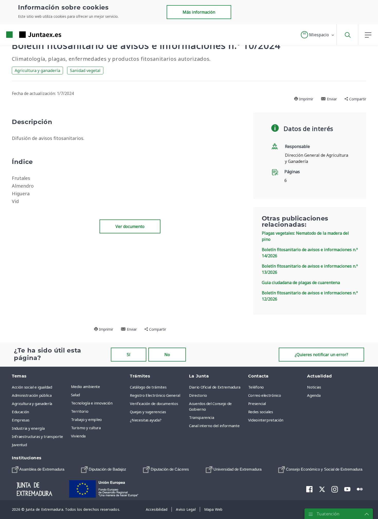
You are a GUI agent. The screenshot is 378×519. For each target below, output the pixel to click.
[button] (318, 34)
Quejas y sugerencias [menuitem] (148, 411)
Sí (128, 354)
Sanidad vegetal (85, 70)
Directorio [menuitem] (198, 395)
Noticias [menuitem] (314, 387)
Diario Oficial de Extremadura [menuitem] (214, 387)
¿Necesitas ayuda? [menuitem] (145, 420)
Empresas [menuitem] (20, 420)
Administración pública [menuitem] (31, 395)
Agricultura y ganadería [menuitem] (32, 403)
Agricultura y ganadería (37, 70)
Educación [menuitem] (20, 411)
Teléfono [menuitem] (256, 387)
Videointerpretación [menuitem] (265, 420)
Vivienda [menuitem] (78, 435)
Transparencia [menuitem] (201, 417)
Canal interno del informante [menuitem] (214, 425)
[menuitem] (38, 469)
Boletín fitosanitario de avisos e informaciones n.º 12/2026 (310, 296)
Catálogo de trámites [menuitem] (148, 387)
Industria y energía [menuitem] (28, 428)
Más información (199, 12)
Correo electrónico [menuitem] (264, 395)
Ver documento (130, 226)
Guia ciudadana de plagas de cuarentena (301, 282)
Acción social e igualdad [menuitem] (32, 387)
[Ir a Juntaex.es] (24, 34)
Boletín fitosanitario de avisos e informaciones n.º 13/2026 (310, 269)
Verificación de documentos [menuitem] (154, 403)
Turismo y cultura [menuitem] (86, 427)
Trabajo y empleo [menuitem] (86, 419)
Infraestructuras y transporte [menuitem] (37, 436)
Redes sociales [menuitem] (260, 411)
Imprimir (305, 98)
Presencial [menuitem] (257, 403)
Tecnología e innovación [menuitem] (92, 403)
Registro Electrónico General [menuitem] (155, 395)
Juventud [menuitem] (19, 444)
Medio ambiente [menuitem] (85, 386)
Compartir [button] (357, 98)
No (167, 354)
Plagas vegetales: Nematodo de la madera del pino (305, 236)
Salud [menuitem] (75, 394)
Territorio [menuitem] (79, 411)
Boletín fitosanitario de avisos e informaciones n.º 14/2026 (310, 253)
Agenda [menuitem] (313, 395)
